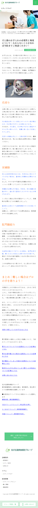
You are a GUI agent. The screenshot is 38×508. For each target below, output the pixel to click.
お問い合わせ (29, 504)
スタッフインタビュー (9, 481)
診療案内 (5, 457)
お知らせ (5, 466)
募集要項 (5, 487)
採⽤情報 (5, 479)
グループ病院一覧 (10, 504)
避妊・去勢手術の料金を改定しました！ (19, 436)
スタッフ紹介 (7, 463)
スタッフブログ (7, 474)
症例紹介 (5, 460)
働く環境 (5, 484)
